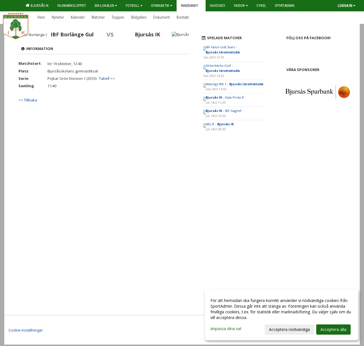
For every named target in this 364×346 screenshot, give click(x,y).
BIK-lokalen (104, 5)
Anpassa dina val (225, 328)
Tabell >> (107, 78)
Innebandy (189, 5)
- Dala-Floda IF (225, 97)
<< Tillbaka (27, 100)
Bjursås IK (39, 5)
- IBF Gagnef (223, 111)
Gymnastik (160, 5)
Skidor (239, 5)
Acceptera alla (333, 329)
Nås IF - (220, 124)
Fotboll (132, 5)
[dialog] (281, 314)
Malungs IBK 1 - (234, 84)
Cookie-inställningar (26, 330)
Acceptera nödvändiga (289, 329)
